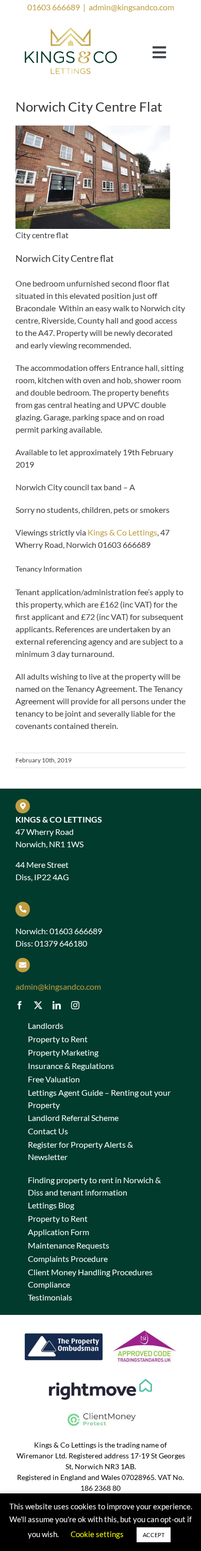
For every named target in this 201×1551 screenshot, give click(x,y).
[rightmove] (100, 1382)
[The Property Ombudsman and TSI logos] (100, 1329)
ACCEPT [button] (153, 1534)
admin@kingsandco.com (131, 7)
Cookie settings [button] (97, 1534)
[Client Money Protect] (100, 1414)
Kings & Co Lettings (122, 532)
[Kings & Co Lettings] (71, 28)
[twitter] (38, 1005)
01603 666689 (53, 7)
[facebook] (19, 1005)
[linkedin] (57, 1005)
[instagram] (75, 1005)
